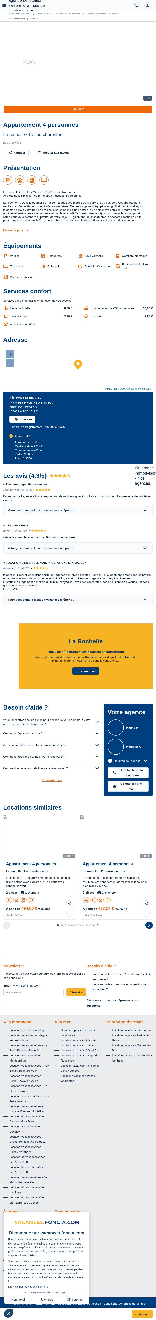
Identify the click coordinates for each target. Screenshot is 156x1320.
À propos (12, 1211)
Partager (19, 152)
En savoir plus (13, 230)
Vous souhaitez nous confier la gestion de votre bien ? (119, 987)
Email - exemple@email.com (21, 985)
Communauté (67, 1211)
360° (81, 109)
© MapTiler (111, 388)
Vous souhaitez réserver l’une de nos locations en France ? (122, 976)
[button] (147, 5)
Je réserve (142, 1314)
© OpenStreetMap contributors (134, 388)
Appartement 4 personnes (25, 19)
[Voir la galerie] (78, 62)
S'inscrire (76, 992)
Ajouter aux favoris (56, 152)
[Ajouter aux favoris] (69, 913)
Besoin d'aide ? (101, 966)
